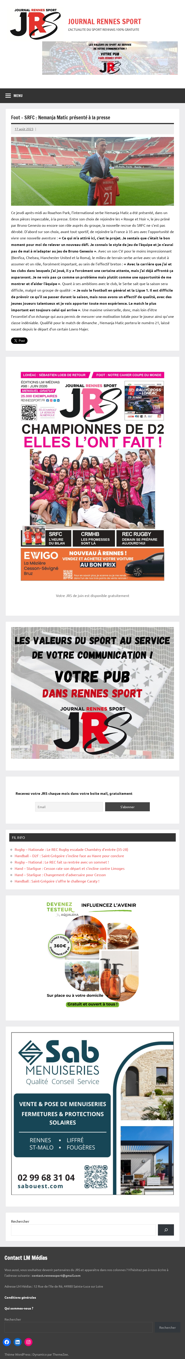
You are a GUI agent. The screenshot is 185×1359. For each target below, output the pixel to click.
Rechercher (20, 1221)
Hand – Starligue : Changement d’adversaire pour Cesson (60, 874)
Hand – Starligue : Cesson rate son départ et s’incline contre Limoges (70, 868)
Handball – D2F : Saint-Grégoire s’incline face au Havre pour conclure (69, 855)
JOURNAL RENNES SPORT (104, 21)
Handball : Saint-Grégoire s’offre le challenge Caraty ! (57, 881)
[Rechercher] (166, 1229)
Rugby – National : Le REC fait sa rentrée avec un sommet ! (62, 862)
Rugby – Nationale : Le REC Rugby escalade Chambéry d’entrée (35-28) (71, 849)
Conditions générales (20, 1297)
